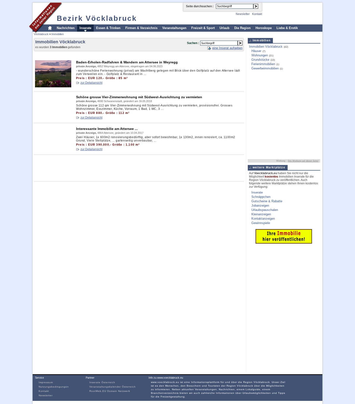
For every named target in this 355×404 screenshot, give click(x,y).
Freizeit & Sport (203, 28)
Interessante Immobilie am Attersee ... (107, 129)
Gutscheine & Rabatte (266, 201)
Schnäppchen (260, 197)
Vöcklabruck (41, 34)
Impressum (46, 382)
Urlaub (224, 28)
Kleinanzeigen (261, 214)
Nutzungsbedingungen (54, 386)
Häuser (256, 51)
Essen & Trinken (108, 28)
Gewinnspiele (260, 223)
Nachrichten (66, 28)
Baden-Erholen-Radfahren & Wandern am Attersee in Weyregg (127, 62)
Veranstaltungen (174, 28)
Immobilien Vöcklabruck (266, 46)
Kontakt (257, 14)
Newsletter (243, 14)
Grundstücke (260, 59)
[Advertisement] (122, 55)
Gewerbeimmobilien (265, 68)
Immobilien (57, 34)
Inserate (85, 28)
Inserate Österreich (102, 382)
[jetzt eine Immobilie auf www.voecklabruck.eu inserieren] (284, 242)
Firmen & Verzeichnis (141, 28)
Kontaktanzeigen (263, 218)
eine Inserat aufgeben (227, 48)
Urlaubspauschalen (264, 210)
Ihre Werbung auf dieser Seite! (303, 161)
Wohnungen (259, 55)
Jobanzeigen (260, 205)
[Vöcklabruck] (46, 32)
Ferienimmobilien (263, 64)
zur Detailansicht (91, 82)
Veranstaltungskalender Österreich (112, 386)
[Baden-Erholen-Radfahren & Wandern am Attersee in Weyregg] (53, 86)
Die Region (242, 28)
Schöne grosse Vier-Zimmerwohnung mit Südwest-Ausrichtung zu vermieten (139, 97)
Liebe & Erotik (287, 28)
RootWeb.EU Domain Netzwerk (109, 391)
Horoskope (264, 28)
